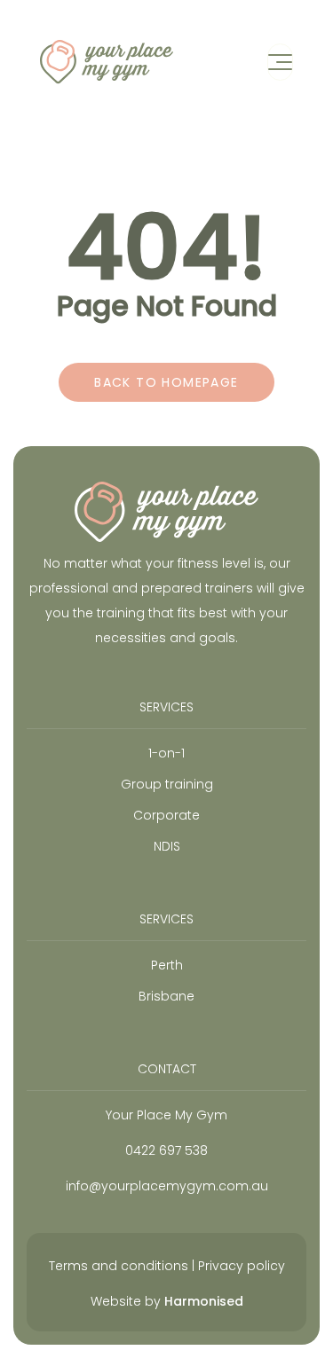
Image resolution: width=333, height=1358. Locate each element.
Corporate (166, 815)
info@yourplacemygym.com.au (167, 1186)
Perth (167, 965)
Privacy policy (241, 1266)
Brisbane (166, 996)
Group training (167, 784)
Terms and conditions (118, 1266)
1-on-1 (166, 753)
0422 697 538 (166, 1150)
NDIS (167, 846)
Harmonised (203, 1301)
